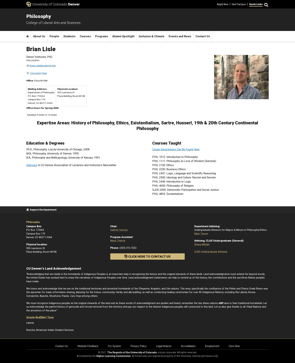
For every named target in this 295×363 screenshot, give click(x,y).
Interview (31, 165)
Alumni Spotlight (123, 36)
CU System (114, 346)
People (54, 36)
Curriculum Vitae (38, 73)
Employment (212, 346)
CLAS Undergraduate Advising (210, 251)
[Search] (266, 4)
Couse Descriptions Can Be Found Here (176, 149)
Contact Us (202, 36)
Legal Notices (163, 346)
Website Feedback (88, 346)
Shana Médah (201, 244)
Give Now (234, 346)
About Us (39, 36)
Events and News (180, 36)
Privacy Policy (139, 346)
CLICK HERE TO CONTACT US (149, 256)
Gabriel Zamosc (119, 230)
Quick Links (256, 4)
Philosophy (33, 222)
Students (69, 36)
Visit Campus (239, 4)
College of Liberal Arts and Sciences (53, 23)
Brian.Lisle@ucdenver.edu (43, 65)
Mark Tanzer (201, 233)
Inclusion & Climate (151, 36)
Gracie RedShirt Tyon (40, 317)
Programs (101, 36)
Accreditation (188, 346)
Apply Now (222, 4)
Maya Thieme (117, 240)
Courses (85, 36)
